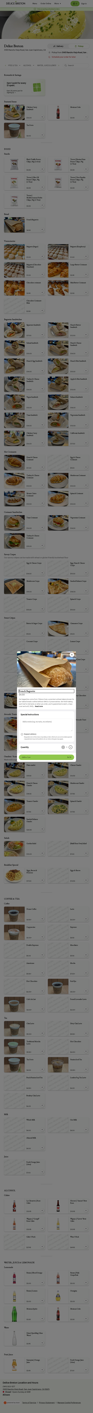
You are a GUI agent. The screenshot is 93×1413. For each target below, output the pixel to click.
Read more (39, 706)
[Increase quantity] (70, 747)
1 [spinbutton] (66, 747)
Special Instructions (30, 714)
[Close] (72, 654)
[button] (46, 669)
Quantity (25, 747)
